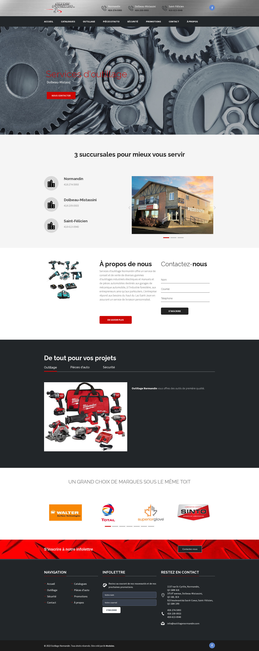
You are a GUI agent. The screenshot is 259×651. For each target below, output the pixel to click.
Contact (174, 21)
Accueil (48, 21)
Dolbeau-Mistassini (80, 200)
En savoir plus (115, 319)
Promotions (153, 21)
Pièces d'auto (111, 21)
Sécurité (132, 21)
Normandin (73, 179)
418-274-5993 (115, 10)
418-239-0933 (142, 10)
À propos (192, 21)
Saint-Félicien (76, 221)
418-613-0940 (175, 10)
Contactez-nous (189, 549)
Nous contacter (61, 95)
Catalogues (68, 21)
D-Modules (108, 645)
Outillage (89, 21)
